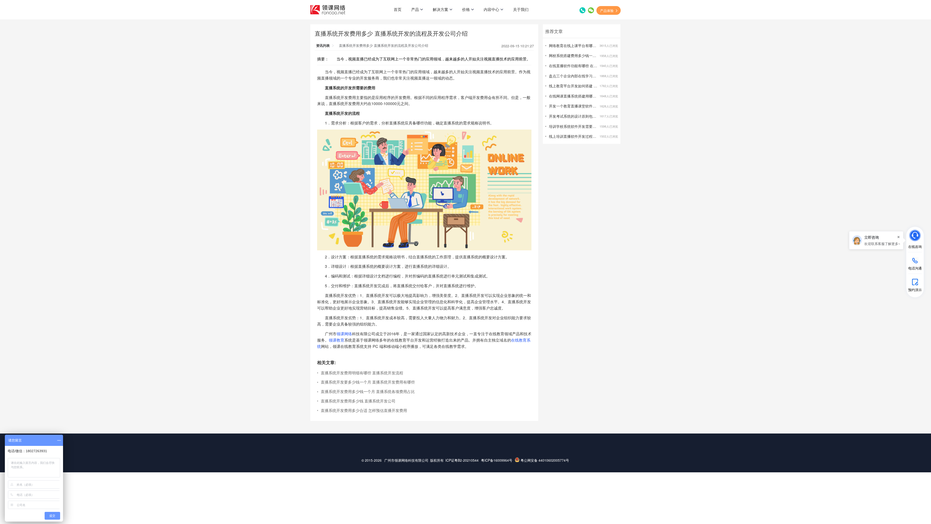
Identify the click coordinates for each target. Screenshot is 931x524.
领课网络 (344, 333)
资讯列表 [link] (323, 45)
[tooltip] (876, 240)
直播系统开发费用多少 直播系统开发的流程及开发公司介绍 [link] (383, 45)
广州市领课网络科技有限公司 (406, 460)
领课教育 (336, 340)
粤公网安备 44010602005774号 (544, 460)
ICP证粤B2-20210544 (462, 460)
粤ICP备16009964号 (496, 460)
